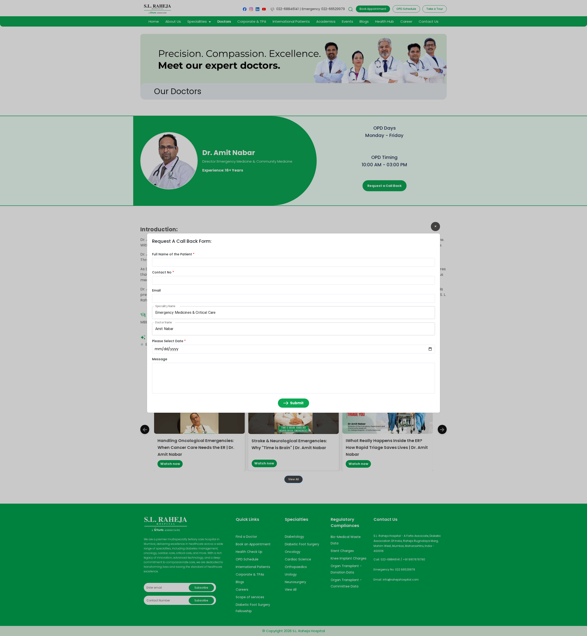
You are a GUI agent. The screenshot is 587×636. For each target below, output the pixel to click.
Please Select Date (169, 341)
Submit (297, 403)
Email (156, 290)
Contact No (163, 272)
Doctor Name (163, 322)
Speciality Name (165, 306)
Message (159, 359)
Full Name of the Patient (173, 254)
